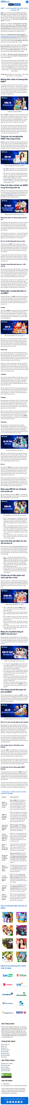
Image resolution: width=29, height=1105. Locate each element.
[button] (27, 2)
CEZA (5, 176)
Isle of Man (6, 168)
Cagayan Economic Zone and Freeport (10, 36)
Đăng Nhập (17, 4)
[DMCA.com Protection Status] (6, 1075)
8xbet (2, 1026)
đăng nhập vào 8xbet (18, 546)
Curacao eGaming (8, 179)
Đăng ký (11, 4)
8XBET (2, 13)
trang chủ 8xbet (15, 664)
